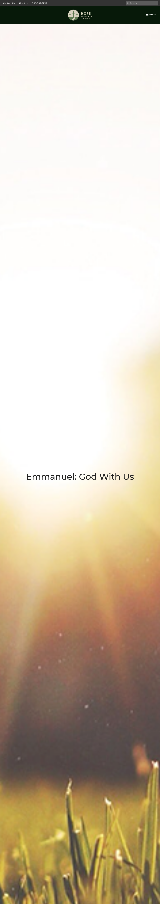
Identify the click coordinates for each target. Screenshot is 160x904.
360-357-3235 (39, 3)
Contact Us (9, 3)
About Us (23, 3)
